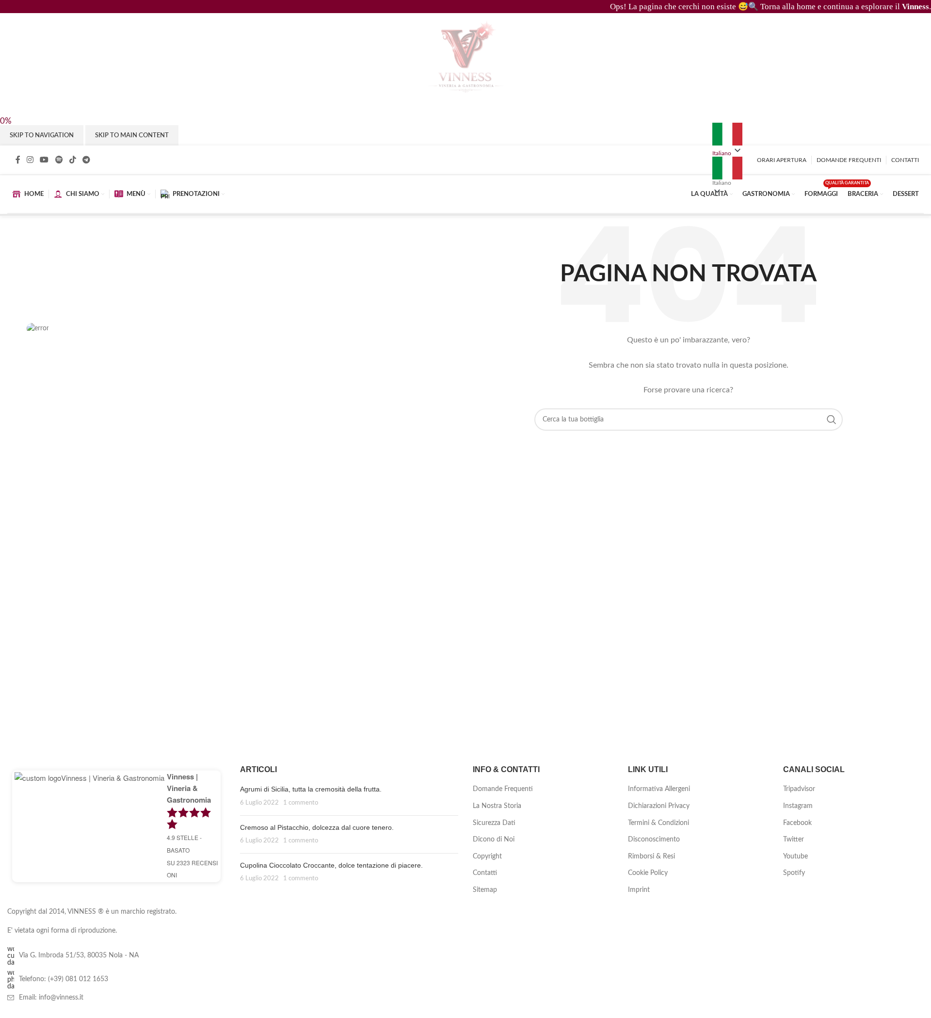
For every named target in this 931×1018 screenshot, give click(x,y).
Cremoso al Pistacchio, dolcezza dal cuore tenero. (317, 827)
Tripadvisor (799, 789)
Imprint (639, 890)
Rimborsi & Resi (651, 856)
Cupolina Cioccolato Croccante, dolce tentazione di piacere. (331, 865)
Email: (51, 997)
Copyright (487, 856)
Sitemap (485, 890)
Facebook (797, 823)
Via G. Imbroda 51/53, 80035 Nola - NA (79, 955)
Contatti (485, 873)
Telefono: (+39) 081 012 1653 (63, 979)
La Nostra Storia (497, 806)
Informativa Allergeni (659, 789)
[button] (727, 171)
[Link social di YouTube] (44, 160)
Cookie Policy (648, 873)
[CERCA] (831, 419)
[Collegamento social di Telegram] (87, 160)
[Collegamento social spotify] (59, 160)
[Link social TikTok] (72, 160)
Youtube (795, 856)
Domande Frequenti (503, 789)
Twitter (793, 839)
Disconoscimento (654, 839)
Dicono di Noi (493, 839)
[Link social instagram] (29, 160)
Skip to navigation (42, 135)
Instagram (798, 806)
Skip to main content (132, 135)
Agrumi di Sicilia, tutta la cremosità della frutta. (311, 789)
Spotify (794, 873)
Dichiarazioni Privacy (659, 806)
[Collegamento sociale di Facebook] (17, 160)
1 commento (300, 803)
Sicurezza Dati (494, 823)
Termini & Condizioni (658, 823)
